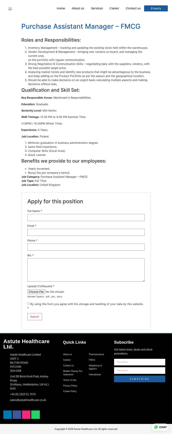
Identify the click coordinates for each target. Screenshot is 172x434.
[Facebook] (17, 414)
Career (114, 8)
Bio (30, 255)
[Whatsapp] (35, 414)
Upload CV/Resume (40, 286)
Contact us (133, 8)
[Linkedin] (7, 414)
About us (78, 8)
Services (97, 8)
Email (31, 225)
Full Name (34, 211)
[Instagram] (26, 414)
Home (61, 8)
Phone (32, 240)
